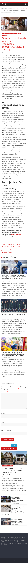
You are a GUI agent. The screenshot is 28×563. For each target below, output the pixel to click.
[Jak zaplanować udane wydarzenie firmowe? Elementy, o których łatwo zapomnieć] (6, 496)
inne (26, 8)
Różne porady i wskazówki (9, 560)
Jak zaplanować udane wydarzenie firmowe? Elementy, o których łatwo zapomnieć (17, 499)
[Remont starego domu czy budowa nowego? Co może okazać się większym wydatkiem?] (14, 451)
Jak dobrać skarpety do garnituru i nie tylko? (13, 315)
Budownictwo (5, 465)
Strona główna (15, 8)
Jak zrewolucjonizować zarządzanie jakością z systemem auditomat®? (17, 521)
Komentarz (4, 392)
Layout (22, 8)
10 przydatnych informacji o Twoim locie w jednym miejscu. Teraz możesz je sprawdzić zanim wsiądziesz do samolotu (14, 277)
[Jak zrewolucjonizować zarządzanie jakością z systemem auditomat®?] (6, 519)
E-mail (3, 422)
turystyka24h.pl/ (16, 234)
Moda (4, 33)
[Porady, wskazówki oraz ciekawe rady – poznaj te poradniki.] (2, 4)
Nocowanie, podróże (11, 33)
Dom (11, 465)
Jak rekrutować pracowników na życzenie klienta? (11, 251)
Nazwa (3, 413)
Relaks (18, 33)
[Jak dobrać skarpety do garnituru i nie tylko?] (14, 300)
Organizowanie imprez (20, 560)
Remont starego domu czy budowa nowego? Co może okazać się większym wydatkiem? (12, 471)
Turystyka (5, 35)
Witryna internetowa (6, 431)
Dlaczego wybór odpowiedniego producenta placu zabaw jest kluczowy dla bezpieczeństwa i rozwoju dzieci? (14, 354)
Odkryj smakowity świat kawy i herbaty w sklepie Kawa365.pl (12, 245)
